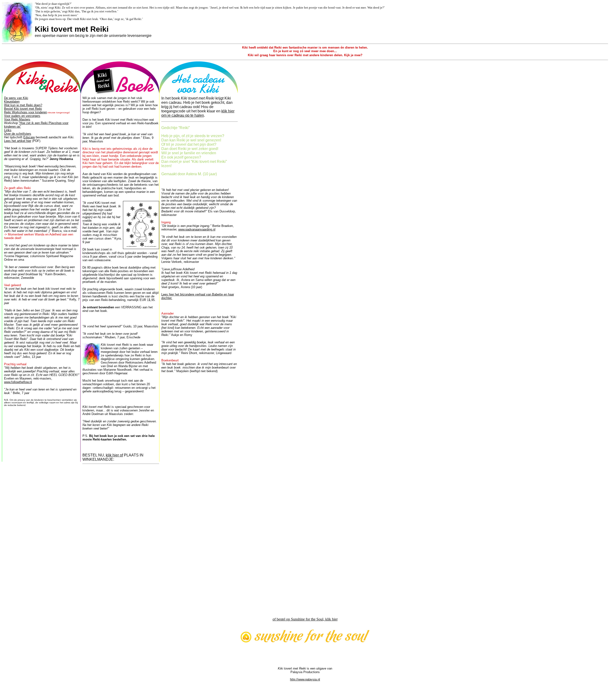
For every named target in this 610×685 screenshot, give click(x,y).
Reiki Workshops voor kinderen (25, 112)
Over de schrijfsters (17, 133)
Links (7, 130)
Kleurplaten (12, 101)
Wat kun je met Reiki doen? (23, 105)
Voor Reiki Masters (17, 119)
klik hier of (114, 455)
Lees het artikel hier (17, 141)
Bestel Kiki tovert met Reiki (23, 108)
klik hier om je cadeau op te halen (197, 113)
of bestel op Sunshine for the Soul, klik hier (305, 619)
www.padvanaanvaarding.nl (196, 229)
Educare (29, 137)
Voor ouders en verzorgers (22, 116)
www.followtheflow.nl (18, 382)
